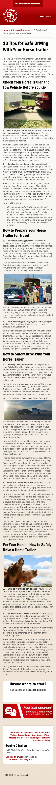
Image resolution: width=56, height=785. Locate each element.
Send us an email (14, 757)
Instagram (27, 759)
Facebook (13, 759)
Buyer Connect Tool (40, 735)
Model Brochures (17, 738)
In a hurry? (28, 3)
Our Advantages (33, 738)
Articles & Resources (20, 30)
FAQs (27, 735)
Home (5, 30)
